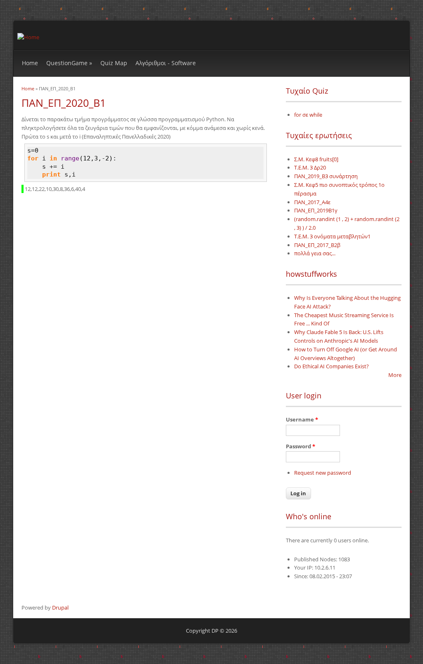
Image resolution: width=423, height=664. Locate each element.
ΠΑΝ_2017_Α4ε (312, 202)
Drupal (60, 607)
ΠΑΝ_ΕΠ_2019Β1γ (315, 210)
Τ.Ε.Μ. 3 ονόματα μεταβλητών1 (332, 236)
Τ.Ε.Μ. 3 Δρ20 (310, 167)
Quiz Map (113, 63)
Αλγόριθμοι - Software (165, 63)
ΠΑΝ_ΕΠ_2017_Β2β (317, 245)
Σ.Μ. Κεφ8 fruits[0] (316, 159)
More (395, 375)
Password (300, 446)
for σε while (308, 114)
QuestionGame (69, 63)
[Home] (28, 37)
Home (30, 63)
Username (302, 419)
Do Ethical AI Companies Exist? (331, 366)
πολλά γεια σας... (314, 253)
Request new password (322, 472)
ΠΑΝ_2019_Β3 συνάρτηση (326, 176)
